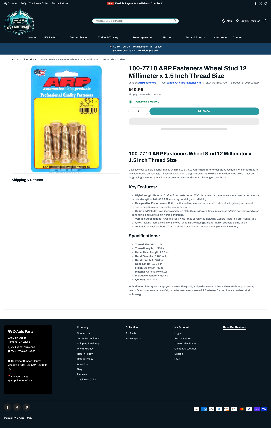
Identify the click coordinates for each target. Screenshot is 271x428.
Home (15, 59)
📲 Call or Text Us (119, 46)
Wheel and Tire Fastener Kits (184, 82)
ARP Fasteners (147, 82)
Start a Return (60, 3)
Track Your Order (38, 3)
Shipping (133, 94)
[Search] (174, 21)
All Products (30, 59)
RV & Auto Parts (21, 417)
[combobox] (135, 21)
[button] (194, 121)
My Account (11, 3)
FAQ (23, 3)
